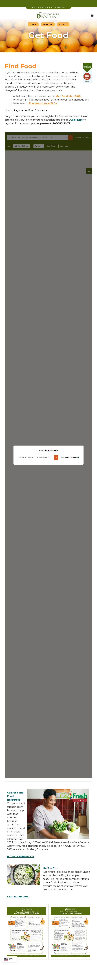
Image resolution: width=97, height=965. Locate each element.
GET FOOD (63, 24)
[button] (92, 15)
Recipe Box (50, 868)
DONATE (33, 24)
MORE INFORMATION (20, 856)
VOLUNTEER (47, 24)
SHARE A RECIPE (18, 896)
